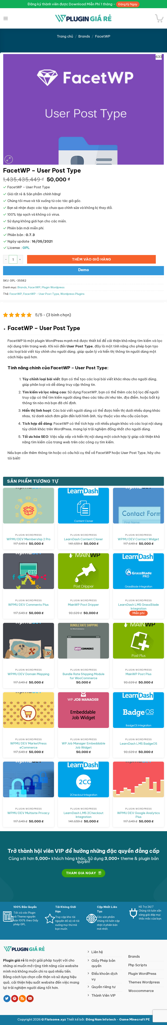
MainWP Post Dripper (83, 605)
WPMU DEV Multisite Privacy (28, 813)
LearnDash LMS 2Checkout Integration (83, 815)
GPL (26, 247)
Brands (84, 36)
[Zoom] (8, 159)
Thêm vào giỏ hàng (91, 259)
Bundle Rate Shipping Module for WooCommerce (83, 676)
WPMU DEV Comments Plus (28, 605)
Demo (83, 269)
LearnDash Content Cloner (83, 539)
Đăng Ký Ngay (127, 4)
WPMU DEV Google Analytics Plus (138, 815)
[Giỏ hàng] (159, 18)
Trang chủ (65, 36)
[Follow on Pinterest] (14, 998)
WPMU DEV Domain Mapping (28, 674)
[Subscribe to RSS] (22, 998)
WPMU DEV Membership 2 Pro (29, 539)
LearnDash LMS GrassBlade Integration (138, 607)
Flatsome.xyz (56, 1019)
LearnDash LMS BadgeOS (138, 743)
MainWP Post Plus (138, 674)
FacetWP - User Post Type (41, 294)
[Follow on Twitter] (7, 998)
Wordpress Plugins (72, 294)
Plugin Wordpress (53, 287)
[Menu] (5, 18)
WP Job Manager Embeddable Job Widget (83, 745)
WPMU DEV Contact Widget (138, 539)
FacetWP (102, 36)
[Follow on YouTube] (30, 998)
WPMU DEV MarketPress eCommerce (28, 745)
